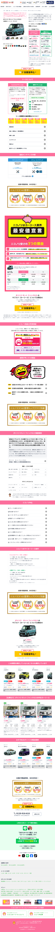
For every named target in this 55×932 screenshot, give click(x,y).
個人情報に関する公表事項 (36, 893)
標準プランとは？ (46, 55)
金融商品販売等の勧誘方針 (7, 895)
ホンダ (9, 873)
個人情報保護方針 (48, 893)
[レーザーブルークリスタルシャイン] (17, 46)
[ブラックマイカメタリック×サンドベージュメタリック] (23, 46)
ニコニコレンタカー (24, 923)
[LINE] (27, 855)
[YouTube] (19, 855)
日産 (6, 873)
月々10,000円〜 (13, 865)
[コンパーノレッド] (12, 46)
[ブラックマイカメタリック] (19, 46)
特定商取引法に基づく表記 (21, 895)
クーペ (33, 881)
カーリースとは (10, 889)
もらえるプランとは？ (34, 55)
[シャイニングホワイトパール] (4, 46)
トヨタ (2, 873)
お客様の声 (38, 6)
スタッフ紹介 (44, 6)
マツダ (17, 873)
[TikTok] (35, 855)
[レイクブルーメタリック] (8, 46)
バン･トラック (47, 881)
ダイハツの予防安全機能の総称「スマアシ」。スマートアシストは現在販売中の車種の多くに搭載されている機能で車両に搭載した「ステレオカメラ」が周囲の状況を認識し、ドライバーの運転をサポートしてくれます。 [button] (40, 17)
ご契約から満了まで (32, 889)
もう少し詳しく (37, 111)
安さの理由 (40, 889)
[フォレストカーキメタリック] (10, 46)
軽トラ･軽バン (39, 881)
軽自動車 (3, 881)
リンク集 (30, 895)
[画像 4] (21, 38)
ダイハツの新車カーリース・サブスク (19, 10)
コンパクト (14, 881)
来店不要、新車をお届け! (7, 891)
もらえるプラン (18, 891)
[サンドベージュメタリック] (6, 46)
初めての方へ (8, 6)
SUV (19, 881)
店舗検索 (9, 893)
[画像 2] (12, 38)
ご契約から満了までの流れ (28, 6)
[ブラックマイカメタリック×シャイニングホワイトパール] (21, 46)
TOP (4, 10)
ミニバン (8, 881)
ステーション (23, 881)
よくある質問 (51, 6)
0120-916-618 (23, 813)
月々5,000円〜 (4, 865)
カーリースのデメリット (20, 889)
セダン (29, 881)
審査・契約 (39, 891)
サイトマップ (37, 895)
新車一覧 (8, 10)
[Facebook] (31, 855)
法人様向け (3, 893)
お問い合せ (37, 814)
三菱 (30, 873)
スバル (21, 873)
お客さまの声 (25, 891)
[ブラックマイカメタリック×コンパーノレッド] (6, 48)
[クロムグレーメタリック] (15, 46)
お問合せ (3, 889)
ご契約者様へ (15, 893)
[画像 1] (8, 38)
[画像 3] (17, 38)
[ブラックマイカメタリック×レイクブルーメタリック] (25, 46)
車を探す (2, 6)
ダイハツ (26, 873)
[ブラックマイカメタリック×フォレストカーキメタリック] (4, 48)
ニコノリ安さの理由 (17, 6)
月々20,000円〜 (21, 865)
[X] (23, 855)
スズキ (13, 873)
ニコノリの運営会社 (24, 893)
